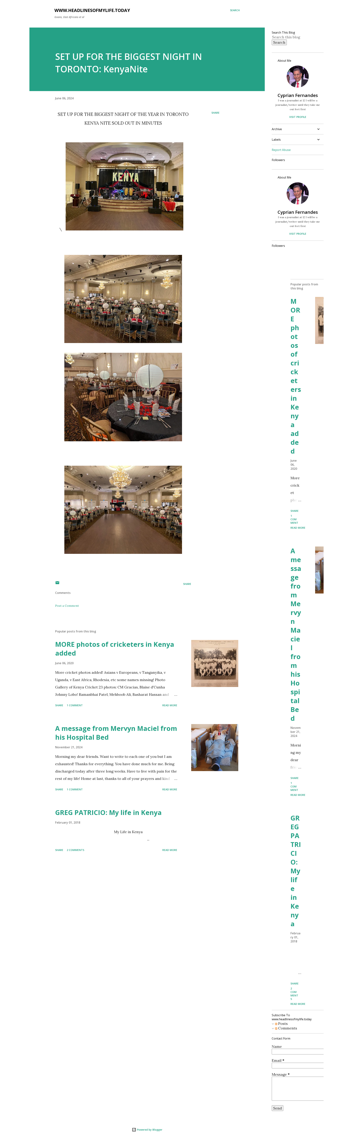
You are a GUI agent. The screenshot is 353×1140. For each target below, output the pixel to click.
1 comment (75, 705)
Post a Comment (67, 605)
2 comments (75, 850)
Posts (282, 1023)
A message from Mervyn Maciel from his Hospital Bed (116, 733)
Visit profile (297, 117)
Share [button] (215, 112)
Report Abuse (281, 150)
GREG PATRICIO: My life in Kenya (108, 812)
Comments (287, 1028)
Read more (169, 705)
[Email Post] (57, 584)
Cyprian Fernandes (298, 95)
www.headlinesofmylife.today (92, 10)
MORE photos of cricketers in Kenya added (114, 649)
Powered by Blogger (149, 1129)
